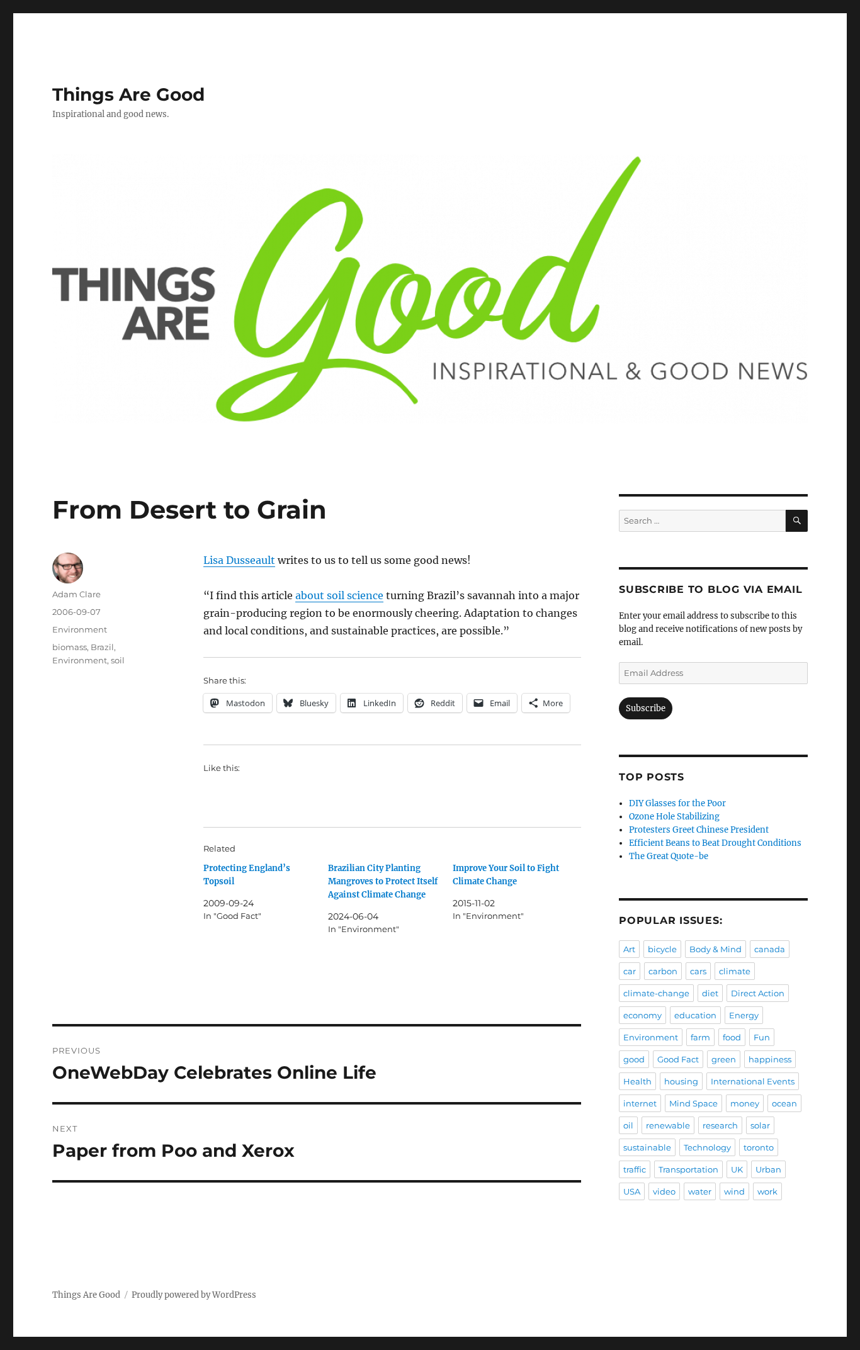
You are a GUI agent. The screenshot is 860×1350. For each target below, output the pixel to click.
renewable (668, 1125)
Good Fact (678, 1059)
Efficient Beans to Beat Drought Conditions (715, 843)
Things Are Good (128, 94)
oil (628, 1125)
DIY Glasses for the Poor (677, 803)
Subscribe (645, 708)
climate (734, 971)
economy (642, 1015)
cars (698, 971)
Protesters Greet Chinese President (699, 829)
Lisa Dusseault (239, 560)
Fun (762, 1037)
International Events (753, 1081)
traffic (634, 1169)
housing (681, 1081)
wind (734, 1191)
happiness (770, 1059)
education (695, 1015)
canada (769, 949)
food (732, 1037)
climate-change (656, 993)
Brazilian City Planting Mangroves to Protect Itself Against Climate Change (383, 881)
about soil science (339, 595)
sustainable (647, 1147)
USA (631, 1191)
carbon (662, 971)
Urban (768, 1169)
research (720, 1125)
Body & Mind (715, 949)
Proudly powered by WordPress (194, 1295)
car (629, 971)
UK (737, 1169)
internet (640, 1103)
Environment (79, 629)
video (664, 1191)
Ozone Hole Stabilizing (674, 816)
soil (118, 660)
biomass (69, 647)
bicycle (662, 949)
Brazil (102, 647)
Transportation (688, 1169)
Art (629, 949)
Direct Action (757, 993)
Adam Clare (76, 594)
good (634, 1059)
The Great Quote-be (668, 856)
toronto (759, 1147)
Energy (744, 1015)
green (723, 1059)
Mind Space (693, 1103)
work (767, 1191)
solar (760, 1125)
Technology (707, 1147)
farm (700, 1037)
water (699, 1191)
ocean (784, 1103)
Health (637, 1081)
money (744, 1103)
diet (710, 993)
